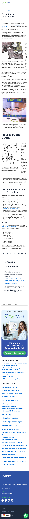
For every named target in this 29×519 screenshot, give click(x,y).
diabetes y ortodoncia (8, 404)
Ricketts (18, 442)
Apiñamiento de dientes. (7, 393)
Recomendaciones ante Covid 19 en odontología (12, 373)
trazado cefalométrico (8, 11)
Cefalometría (14, 278)
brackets (5, 396)
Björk (20, 393)
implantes (13, 406)
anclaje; (22, 387)
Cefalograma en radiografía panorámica (13, 379)
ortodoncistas (15, 429)
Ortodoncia (7, 282)
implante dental (5, 406)
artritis (17, 393)
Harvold (22, 404)
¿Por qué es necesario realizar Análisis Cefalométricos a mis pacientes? (13, 274)
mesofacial (20, 411)
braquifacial (13, 397)
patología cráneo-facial (15, 282)
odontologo (6, 421)
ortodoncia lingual (18, 426)
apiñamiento (23, 391)
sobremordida (11, 454)
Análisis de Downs (7, 376)
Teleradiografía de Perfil (16, 461)
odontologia (6, 414)
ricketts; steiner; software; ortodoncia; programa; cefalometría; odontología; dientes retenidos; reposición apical (14, 449)
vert (16, 464)
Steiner (4, 461)
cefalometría (7, 400)
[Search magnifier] (26, 304)
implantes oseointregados (8, 408)
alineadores (16, 387)
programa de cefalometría (8, 437)
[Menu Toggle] (27, 2)
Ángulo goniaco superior (10, 209)
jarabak (22, 408)
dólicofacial (17, 404)
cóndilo (16, 401)
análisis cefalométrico (10, 390)
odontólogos (17, 422)
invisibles (18, 408)
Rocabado (4, 454)
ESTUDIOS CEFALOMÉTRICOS (17, 280)
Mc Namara (13, 411)
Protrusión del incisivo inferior (9, 439)
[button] (25, 515)
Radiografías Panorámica (8, 442)
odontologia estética (9, 418)
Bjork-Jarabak (7, 278)
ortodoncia (7, 425)
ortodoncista (6, 429)
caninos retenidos (22, 396)
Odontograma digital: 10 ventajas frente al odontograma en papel (14, 364)
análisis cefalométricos (8, 227)
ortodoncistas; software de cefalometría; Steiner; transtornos (13, 434)
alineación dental (6, 388)
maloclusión (5, 411)
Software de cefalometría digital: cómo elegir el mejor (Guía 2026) (13, 369)
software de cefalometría (13, 457)
